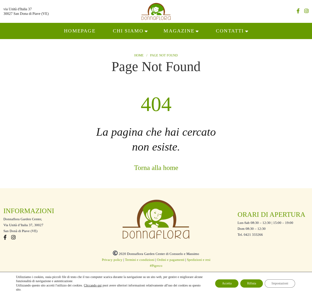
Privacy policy (112, 260)
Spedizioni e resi (198, 260)
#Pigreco (156, 266)
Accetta (227, 283)
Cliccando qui (93, 285)
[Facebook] (298, 11)
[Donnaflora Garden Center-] (156, 11)
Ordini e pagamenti (170, 260)
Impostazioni (280, 283)
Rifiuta (251, 283)
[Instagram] (306, 11)
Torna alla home (156, 167)
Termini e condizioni (139, 260)
